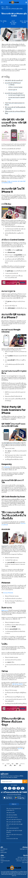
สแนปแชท (4, 546)
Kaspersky (7, 467)
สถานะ (2, 859)
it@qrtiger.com (23, 849)
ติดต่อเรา (3, 850)
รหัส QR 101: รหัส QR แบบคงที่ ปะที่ (13, 80)
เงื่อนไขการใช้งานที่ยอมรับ (21, 859)
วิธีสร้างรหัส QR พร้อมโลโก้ (12, 828)
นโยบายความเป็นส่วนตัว (21, 860)
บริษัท (2, 855)
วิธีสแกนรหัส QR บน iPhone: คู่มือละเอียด (12, 9)
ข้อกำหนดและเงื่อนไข (22, 857)
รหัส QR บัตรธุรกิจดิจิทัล (11, 815)
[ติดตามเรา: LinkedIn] (5, 788)
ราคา (2, 862)
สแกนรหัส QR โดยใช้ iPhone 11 (13, 83)
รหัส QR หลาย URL (10, 812)
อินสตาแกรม (5, 610)
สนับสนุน (24, 847)
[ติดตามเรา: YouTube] (9, 788)
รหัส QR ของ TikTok (17, 684)
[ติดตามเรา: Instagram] (14, 788)
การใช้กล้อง (11, 85)
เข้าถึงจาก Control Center (15, 87)
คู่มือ (2, 847)
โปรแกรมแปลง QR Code (12, 838)
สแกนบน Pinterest (8, 593)
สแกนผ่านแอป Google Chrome (16, 95)
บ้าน (3, 7)
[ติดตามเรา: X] (22, 788)
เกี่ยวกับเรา (3, 857)
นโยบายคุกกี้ (24, 862)
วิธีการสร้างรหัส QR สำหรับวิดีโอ (13, 822)
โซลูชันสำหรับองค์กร (5, 860)
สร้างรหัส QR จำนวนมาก (12, 817)
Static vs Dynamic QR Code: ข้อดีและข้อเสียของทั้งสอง (13, 181)
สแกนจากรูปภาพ (12, 89)
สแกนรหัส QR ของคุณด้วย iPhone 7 (14, 93)
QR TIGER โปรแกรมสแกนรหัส (11, 443)
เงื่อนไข (25, 855)
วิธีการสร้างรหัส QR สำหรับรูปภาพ (14, 819)
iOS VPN (20, 748)
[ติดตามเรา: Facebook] (18, 788)
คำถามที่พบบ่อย (4, 849)
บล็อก (7, 7)
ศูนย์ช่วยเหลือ (4, 852)
